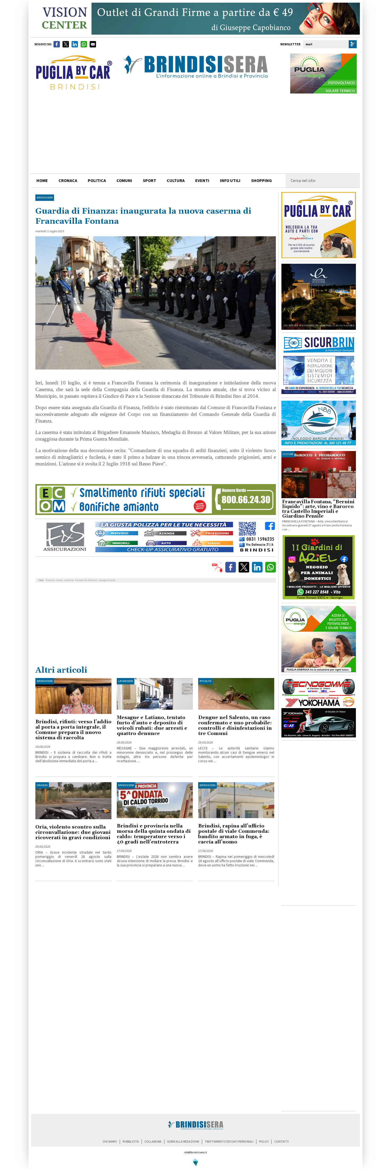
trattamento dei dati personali (229, 1141)
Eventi (202, 181)
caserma (69, 580)
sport (149, 181)
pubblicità (131, 1141)
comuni (124, 181)
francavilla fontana (86, 580)
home (42, 181)
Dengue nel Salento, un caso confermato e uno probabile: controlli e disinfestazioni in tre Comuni (235, 726)
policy (264, 1141)
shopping (261, 181)
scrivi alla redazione (183, 1141)
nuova (59, 580)
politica (97, 181)
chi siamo (110, 1141)
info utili (230, 181)
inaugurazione (106, 580)
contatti (281, 1141)
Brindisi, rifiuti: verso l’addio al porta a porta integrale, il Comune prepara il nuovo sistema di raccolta (73, 730)
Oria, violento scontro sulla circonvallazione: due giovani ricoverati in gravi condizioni (73, 832)
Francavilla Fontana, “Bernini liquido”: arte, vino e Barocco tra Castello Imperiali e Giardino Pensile (318, 509)
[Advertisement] (195, 133)
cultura (176, 181)
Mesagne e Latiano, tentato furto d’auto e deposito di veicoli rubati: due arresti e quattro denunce (152, 726)
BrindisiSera (45, 198)
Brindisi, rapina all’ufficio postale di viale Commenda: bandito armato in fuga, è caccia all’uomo (233, 834)
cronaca (68, 181)
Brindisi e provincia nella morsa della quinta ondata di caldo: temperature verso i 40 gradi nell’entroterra (154, 834)
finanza (50, 580)
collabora (152, 1141)
